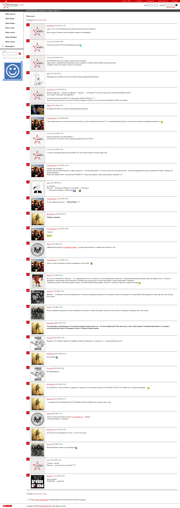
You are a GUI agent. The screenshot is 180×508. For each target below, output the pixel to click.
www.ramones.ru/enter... (70, 247)
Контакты (150, 1)
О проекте (138, 1)
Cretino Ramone (52, 118)
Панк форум (43, 10)
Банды (50, 10)
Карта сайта (126, 1)
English (174, 1)
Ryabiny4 (50, 476)
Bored (48, 307)
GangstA (49, 291)
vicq (48, 460)
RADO (49, 105)
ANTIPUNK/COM (32, 10)
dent (48, 183)
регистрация (171, 7)
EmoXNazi (50, 25)
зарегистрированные (41, 500)
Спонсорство (163, 1)
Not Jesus (49, 337)
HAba (48, 244)
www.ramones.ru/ (77, 417)
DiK (48, 73)
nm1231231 (50, 89)
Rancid (49, 275)
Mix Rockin (50, 214)
